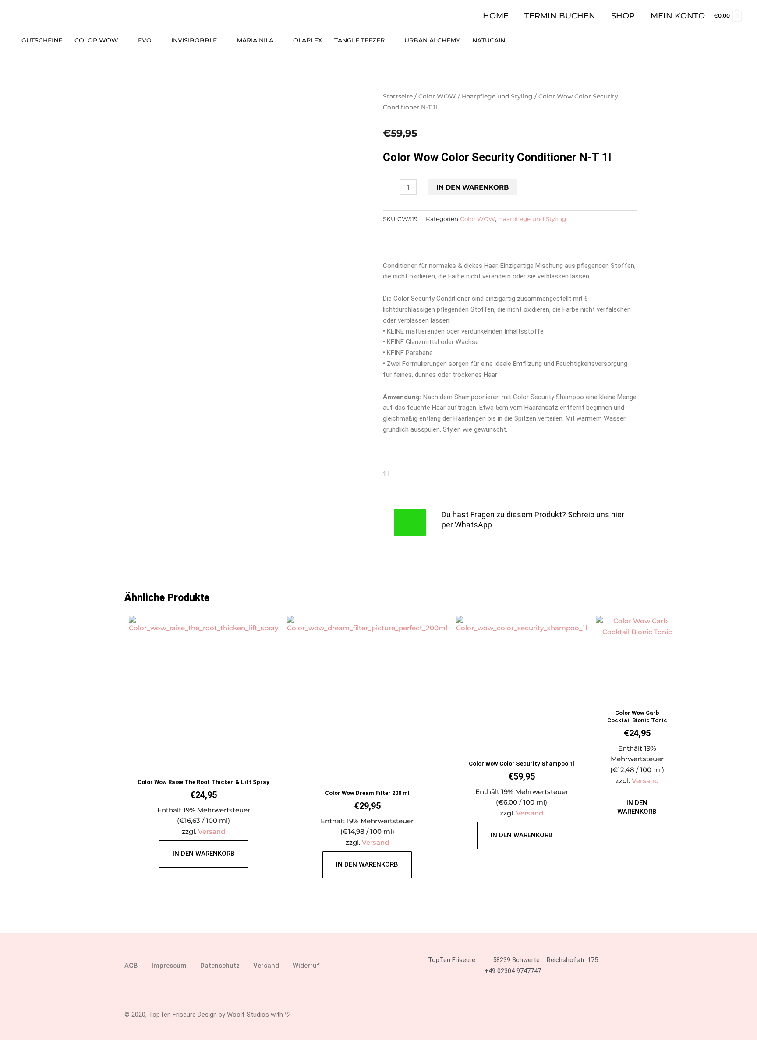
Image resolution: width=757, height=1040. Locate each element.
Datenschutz (220, 966)
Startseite (398, 96)
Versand (211, 831)
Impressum (169, 966)
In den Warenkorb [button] (204, 853)
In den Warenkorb (472, 187)
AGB (131, 966)
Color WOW (437, 96)
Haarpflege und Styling (497, 96)
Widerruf (306, 966)
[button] (738, 40)
